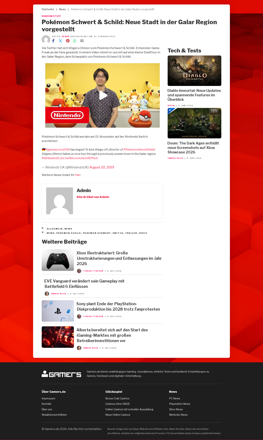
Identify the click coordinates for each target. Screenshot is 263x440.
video (143, 233)
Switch (118, 233)
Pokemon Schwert (97, 233)
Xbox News (176, 409)
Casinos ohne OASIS (117, 403)
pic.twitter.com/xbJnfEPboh (79, 158)
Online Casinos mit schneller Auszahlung (129, 409)
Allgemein (55, 229)
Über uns (47, 409)
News (62, 9)
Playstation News (179, 403)
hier (78, 175)
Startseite (48, 9)
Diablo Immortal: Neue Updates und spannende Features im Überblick (194, 95)
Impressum (48, 398)
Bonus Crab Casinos (117, 398)
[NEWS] (58, 270)
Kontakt (46, 403)
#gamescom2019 (58, 149)
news (51, 233)
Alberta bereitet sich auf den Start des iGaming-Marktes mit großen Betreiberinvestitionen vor (112, 335)
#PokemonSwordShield (139, 149)
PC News (174, 398)
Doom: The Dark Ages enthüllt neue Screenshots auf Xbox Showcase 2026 (193, 147)
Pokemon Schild (68, 233)
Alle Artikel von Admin (93, 197)
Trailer (131, 233)
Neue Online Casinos (117, 414)
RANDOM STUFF (51, 16)
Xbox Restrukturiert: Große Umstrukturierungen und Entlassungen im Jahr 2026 (119, 258)
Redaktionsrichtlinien (54, 414)
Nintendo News (178, 414)
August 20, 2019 (101, 167)
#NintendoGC (51, 158)
